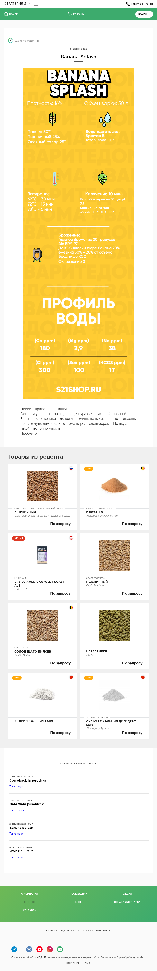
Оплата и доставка (127, 902)
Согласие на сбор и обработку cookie (122, 957)
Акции (127, 894)
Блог (78, 902)
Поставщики (78, 894)
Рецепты (29, 902)
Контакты (29, 910)
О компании (29, 894)
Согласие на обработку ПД (26, 957)
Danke (87, 963)
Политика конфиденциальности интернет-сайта (71, 957)
